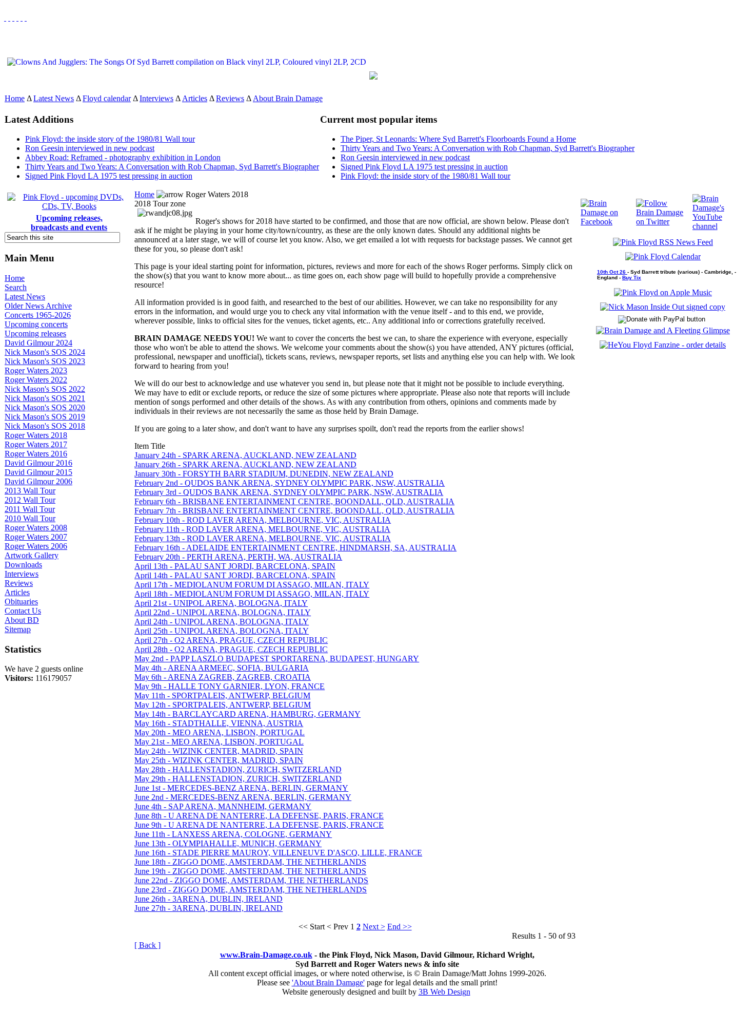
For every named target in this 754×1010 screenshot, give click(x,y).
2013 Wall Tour (30, 490)
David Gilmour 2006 (38, 481)
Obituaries (21, 601)
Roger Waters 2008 (36, 527)
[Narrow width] (13, 17)
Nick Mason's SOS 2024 (45, 352)
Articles (194, 98)
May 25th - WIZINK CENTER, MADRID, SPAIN (218, 760)
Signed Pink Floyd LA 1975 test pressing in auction (108, 175)
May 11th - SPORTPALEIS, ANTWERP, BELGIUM (222, 695)
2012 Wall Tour (30, 500)
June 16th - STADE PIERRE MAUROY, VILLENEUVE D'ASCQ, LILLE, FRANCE (278, 852)
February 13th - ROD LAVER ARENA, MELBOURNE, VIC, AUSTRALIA (262, 538)
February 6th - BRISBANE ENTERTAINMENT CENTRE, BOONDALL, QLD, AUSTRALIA (294, 501)
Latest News (53, 98)
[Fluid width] (5, 17)
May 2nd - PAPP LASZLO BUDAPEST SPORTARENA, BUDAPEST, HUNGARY (276, 658)
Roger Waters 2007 (36, 536)
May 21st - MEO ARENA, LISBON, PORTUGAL (219, 741)
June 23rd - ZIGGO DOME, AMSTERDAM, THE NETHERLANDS (250, 889)
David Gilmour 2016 (38, 463)
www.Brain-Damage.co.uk (266, 954)
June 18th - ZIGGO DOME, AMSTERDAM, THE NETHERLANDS (250, 861)
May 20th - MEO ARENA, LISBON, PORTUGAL (219, 732)
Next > (374, 926)
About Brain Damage (288, 98)
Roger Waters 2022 (36, 379)
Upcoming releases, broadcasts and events (69, 223)
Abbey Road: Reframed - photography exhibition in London (123, 157)
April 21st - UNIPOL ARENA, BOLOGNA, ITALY (221, 603)
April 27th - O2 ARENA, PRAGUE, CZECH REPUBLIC (231, 640)
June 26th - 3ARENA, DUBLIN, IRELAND (208, 898)
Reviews (230, 98)
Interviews (156, 98)
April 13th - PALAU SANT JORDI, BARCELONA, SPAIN (234, 566)
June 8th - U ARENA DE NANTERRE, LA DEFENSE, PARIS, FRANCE (259, 815)
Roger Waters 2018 (36, 435)
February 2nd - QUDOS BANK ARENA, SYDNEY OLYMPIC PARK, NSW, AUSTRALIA (289, 483)
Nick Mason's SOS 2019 (45, 416)
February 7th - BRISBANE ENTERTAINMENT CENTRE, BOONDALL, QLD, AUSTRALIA (294, 510)
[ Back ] (147, 945)
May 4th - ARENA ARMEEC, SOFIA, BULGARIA (221, 667)
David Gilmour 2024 (38, 342)
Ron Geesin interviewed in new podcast (89, 148)
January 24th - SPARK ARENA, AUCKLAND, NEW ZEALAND (245, 455)
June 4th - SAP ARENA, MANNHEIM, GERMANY (222, 806)
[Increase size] (17, 17)
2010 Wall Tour (30, 518)
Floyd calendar (107, 98)
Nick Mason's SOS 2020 (45, 407)
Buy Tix (631, 277)
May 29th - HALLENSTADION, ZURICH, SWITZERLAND (238, 778)
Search (16, 287)
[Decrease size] (26, 17)
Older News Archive (38, 305)
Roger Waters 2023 (36, 370)
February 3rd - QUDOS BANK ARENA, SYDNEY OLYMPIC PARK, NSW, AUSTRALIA (288, 492)
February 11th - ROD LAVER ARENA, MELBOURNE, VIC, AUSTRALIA (262, 529)
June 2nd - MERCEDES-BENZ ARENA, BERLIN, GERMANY (242, 797)
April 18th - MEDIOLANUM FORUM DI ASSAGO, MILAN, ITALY (251, 593)
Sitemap (18, 629)
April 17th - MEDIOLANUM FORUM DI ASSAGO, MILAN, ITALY (251, 584)
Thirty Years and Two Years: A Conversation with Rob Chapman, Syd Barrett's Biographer (172, 166)
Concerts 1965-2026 (38, 315)
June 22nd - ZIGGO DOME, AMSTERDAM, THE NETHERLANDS (251, 880)
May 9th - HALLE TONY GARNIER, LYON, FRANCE (229, 686)
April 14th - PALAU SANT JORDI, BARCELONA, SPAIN (234, 575)
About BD (22, 620)
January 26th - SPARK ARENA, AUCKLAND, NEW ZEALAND (245, 464)
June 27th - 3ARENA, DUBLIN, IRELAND (208, 908)
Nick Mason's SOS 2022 (45, 389)
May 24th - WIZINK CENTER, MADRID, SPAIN (218, 751)
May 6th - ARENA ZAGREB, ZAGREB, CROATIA (222, 677)
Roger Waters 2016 (36, 453)
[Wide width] (9, 17)
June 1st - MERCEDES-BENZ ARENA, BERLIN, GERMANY (241, 788)
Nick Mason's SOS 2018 (45, 426)
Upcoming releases (35, 333)
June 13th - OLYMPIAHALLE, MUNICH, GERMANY (228, 843)
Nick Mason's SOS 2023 (45, 361)
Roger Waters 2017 (36, 444)
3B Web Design (444, 991)
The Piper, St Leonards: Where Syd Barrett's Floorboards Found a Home (458, 139)
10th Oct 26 (612, 272)
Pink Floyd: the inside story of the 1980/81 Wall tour (110, 139)
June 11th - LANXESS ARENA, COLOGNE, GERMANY (233, 834)
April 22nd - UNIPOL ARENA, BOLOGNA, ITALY (222, 612)
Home (15, 98)
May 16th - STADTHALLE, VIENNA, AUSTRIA (218, 723)
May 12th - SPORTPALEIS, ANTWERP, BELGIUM (222, 704)
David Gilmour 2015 (38, 472)
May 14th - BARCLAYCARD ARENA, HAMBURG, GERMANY (247, 714)
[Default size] (22, 17)
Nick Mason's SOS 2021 (45, 398)
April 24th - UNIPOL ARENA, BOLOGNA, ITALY (221, 621)
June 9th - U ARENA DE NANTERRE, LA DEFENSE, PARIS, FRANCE (259, 825)
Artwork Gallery (31, 555)
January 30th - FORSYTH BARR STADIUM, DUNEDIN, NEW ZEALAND (263, 473)
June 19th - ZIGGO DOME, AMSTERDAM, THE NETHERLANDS (250, 871)
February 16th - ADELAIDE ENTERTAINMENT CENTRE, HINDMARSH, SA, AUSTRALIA (295, 547)
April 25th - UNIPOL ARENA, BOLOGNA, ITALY (221, 630)
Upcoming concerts (36, 324)
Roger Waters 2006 (36, 546)
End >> (399, 926)
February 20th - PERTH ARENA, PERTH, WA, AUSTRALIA (238, 556)
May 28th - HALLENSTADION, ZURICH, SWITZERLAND (238, 769)
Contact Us (23, 610)
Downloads (23, 564)
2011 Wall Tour (30, 509)
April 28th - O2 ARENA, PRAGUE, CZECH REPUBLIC (231, 649)
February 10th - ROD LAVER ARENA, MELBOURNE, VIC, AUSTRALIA (262, 520)
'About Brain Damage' (328, 982)
